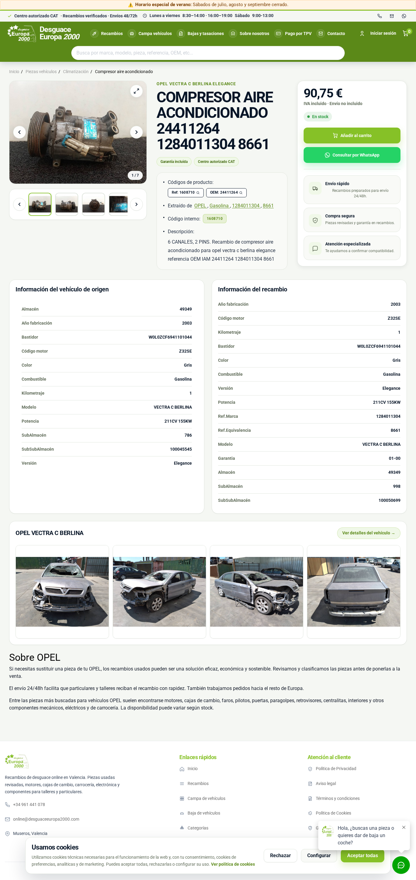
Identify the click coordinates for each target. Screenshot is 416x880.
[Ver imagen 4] (120, 204)
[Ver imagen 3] (93, 204)
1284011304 (246, 206)
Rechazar (280, 855)
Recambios (112, 33)
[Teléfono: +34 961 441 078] (379, 16)
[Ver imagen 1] (39, 204)
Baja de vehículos (204, 813)
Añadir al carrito (356, 135)
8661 (268, 206)
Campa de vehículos (206, 798)
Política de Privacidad (336, 768)
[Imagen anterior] (19, 132)
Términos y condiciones (338, 798)
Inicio (193, 768)
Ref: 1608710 (183, 192)
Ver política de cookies (233, 864)
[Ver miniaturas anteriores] (19, 204)
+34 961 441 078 (29, 804)
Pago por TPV (298, 33)
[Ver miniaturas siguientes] (136, 204)
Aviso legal (326, 783)
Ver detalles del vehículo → (368, 532)
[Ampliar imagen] (136, 91)
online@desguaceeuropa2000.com (46, 819)
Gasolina (220, 206)
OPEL (200, 206)
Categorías (198, 827)
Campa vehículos (155, 33)
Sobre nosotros (254, 33)
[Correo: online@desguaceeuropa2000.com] (392, 16)
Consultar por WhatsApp (356, 155)
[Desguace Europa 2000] (17, 761)
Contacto (336, 33)
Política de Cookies (333, 813)
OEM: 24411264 (224, 192)
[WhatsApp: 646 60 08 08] (404, 16)
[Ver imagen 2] (66, 204)
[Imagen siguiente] (136, 132)
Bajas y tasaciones (206, 33)
